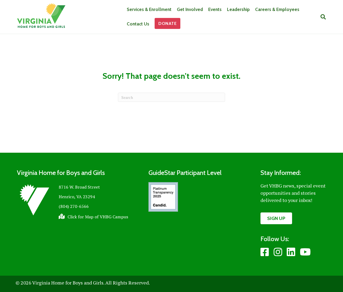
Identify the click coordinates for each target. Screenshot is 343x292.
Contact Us (138, 24)
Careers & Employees (277, 9)
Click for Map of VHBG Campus (98, 217)
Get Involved (190, 9)
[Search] (322, 17)
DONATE (167, 23)
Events (215, 9)
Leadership (238, 9)
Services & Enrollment (149, 9)
